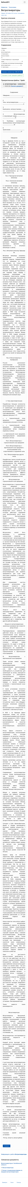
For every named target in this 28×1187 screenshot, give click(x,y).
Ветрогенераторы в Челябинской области (11, 1164)
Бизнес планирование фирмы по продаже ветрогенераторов (11, 1171)
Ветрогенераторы (7, 1167)
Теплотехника (12, 7)
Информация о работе (14, 1154)
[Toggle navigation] (24, 2)
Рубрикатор (4, 7)
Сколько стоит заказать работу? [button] (12, 75)
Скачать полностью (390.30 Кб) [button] (12, 72)
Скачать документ (17, 86)
